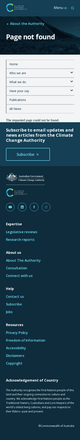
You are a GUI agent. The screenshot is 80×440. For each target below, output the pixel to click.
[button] (28, 154)
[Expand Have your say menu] (71, 89)
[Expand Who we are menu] (71, 71)
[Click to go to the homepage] (16, 7)
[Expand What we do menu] (71, 80)
